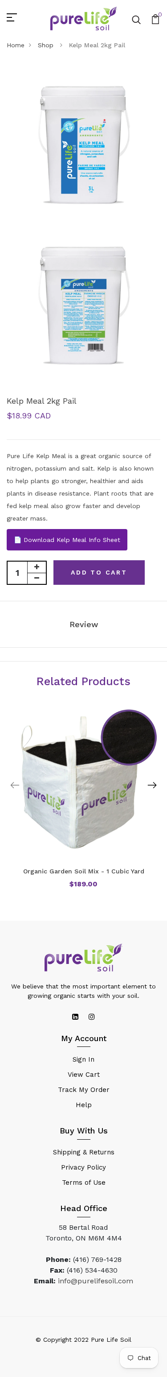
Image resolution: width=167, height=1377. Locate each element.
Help (84, 1105)
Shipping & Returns (83, 1152)
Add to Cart (99, 572)
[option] (83, 804)
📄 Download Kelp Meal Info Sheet (67, 539)
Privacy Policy (83, 1167)
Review (83, 624)
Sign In (83, 1059)
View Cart (84, 1075)
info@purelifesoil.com (95, 1281)
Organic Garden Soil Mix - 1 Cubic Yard (83, 871)
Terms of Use (84, 1183)
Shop (47, 45)
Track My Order (84, 1090)
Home (15, 45)
